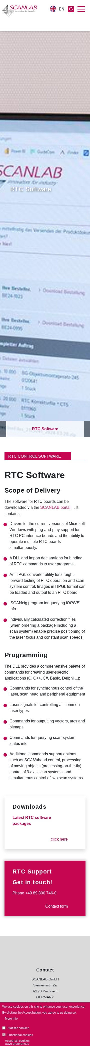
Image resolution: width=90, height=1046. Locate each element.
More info (11, 1018)
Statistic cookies (18, 1028)
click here (59, 839)
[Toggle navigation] (81, 9)
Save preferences (17, 1044)
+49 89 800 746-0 (40, 893)
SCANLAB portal (55, 507)
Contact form (56, 906)
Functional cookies (20, 1035)
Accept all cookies (17, 1041)
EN (61, 9)
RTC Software (45, 429)
